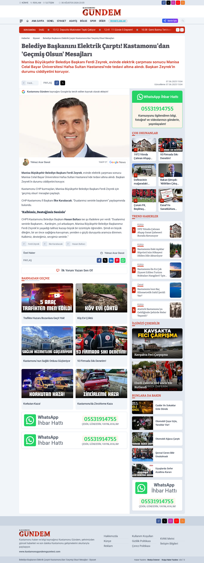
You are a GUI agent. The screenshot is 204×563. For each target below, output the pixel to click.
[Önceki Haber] (178, 30)
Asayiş (73, 21)
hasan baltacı (78, 244)
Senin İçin (172, 21)
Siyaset (61, 21)
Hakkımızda (111, 536)
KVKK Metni (167, 538)
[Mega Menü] (21, 21)
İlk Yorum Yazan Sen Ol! (77, 270)
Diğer (102, 21)
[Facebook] (164, 3)
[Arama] (183, 21)
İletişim (50, 2)
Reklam (37, 2)
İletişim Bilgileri (169, 543)
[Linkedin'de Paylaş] (111, 260)
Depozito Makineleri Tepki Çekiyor (62, 29)
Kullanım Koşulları (142, 536)
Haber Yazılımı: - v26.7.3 (159, 560)
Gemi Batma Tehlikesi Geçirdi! (149, 29)
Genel (50, 21)
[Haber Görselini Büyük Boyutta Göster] (74, 126)
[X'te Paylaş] (62, 83)
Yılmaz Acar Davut (40, 162)
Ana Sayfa (38, 21)
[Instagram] (173, 3)
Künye (25, 2)
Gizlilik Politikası (141, 541)
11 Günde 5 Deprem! (107, 29)
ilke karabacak (56, 244)
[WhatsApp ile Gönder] (123, 260)
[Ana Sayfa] (27, 21)
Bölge (83, 21)
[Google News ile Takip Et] (117, 162)
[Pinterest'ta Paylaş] (117, 260)
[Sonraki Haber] (182, 30)
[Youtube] (178, 3)
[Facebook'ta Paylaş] (56, 83)
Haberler (26, 38)
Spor (93, 21)
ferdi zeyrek (30, 83)
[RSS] (183, 3)
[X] (168, 3)
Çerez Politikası (141, 545)
